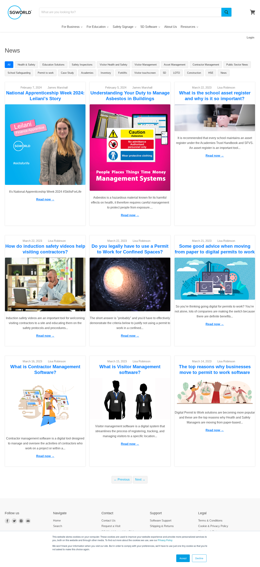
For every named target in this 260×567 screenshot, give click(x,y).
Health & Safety (26, 64)
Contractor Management (206, 64)
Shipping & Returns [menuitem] (162, 526)
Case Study (67, 72)
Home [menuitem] (57, 520)
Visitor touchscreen (145, 72)
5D (164, 72)
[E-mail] (28, 520)
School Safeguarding (19, 72)
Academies (87, 72)
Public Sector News (237, 64)
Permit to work (46, 72)
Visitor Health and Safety (113, 64)
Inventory (106, 72)
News (224, 72)
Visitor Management (146, 64)
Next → (140, 479)
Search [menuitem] (57, 526)
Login (250, 37)
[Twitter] (14, 520)
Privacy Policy (165, 540)
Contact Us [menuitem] (108, 520)
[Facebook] (7, 520)
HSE (210, 72)
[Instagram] (21, 520)
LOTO (176, 72)
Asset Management (174, 64)
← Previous (122, 479)
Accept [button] (183, 558)
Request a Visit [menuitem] (110, 526)
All (9, 64)
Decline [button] (199, 558)
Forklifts (122, 72)
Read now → (45, 199)
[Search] (226, 12)
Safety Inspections (82, 64)
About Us (170, 26)
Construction (194, 72)
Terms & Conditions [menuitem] (210, 520)
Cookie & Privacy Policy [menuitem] (213, 526)
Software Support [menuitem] (160, 520)
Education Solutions (53, 64)
